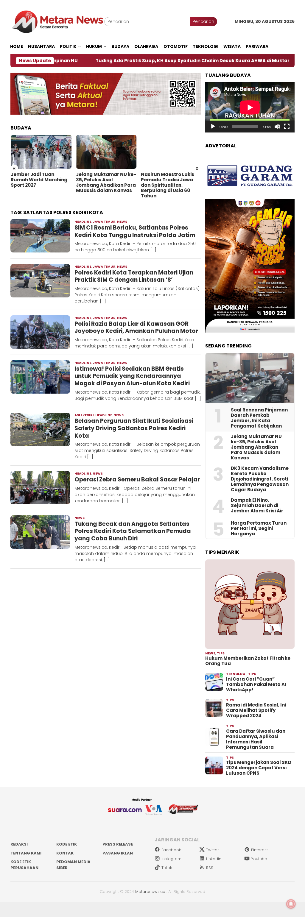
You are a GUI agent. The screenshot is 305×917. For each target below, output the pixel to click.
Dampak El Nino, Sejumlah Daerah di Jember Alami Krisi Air (257, 506)
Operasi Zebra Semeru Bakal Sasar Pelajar (137, 479)
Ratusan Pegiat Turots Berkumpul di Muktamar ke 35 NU (170, 180)
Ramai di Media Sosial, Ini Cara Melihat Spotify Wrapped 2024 (256, 710)
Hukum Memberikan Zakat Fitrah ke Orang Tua (247, 661)
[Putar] (213, 127)
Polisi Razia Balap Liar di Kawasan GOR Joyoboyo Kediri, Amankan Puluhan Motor (136, 327)
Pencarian (203, 21)
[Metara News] (57, 21)
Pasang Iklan (117, 853)
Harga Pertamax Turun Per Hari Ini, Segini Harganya (259, 528)
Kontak (65, 853)
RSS (209, 868)
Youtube (259, 859)
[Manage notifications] (291, 904)
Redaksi (19, 844)
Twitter (212, 850)
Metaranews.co (150, 891)
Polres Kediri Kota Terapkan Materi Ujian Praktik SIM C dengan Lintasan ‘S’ (133, 276)
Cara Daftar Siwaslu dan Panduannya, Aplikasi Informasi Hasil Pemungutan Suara (255, 739)
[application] (250, 107)
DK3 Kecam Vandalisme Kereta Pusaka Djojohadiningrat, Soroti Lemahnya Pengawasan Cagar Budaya (260, 479)
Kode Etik (66, 844)
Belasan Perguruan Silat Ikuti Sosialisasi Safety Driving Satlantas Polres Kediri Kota (133, 428)
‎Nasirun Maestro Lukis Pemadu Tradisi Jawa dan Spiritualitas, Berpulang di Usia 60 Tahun (102, 185)
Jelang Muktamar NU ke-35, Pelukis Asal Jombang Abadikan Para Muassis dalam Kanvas (40, 182)
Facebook (171, 850)
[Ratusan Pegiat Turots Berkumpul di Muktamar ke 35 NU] (171, 152)
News (122, 221)
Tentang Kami (25, 853)
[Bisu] (277, 127)
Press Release (117, 844)
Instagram (171, 859)
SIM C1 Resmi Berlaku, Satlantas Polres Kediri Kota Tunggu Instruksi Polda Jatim (134, 231)
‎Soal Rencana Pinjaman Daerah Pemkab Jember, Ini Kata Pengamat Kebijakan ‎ (259, 418)
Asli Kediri (84, 415)
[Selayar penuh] (287, 127)
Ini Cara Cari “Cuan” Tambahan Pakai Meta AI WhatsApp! (256, 684)
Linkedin (213, 859)
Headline (82, 221)
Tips (221, 653)
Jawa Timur (104, 221)
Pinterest (259, 850)
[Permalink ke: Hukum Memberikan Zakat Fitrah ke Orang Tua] (250, 604)
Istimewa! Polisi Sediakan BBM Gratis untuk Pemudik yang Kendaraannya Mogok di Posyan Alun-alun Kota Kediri (132, 376)
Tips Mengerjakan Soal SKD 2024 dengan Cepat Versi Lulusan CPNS (258, 768)
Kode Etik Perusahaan (24, 865)
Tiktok (166, 868)
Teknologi (236, 673)
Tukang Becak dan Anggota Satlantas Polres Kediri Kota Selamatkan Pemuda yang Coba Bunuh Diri (132, 531)
